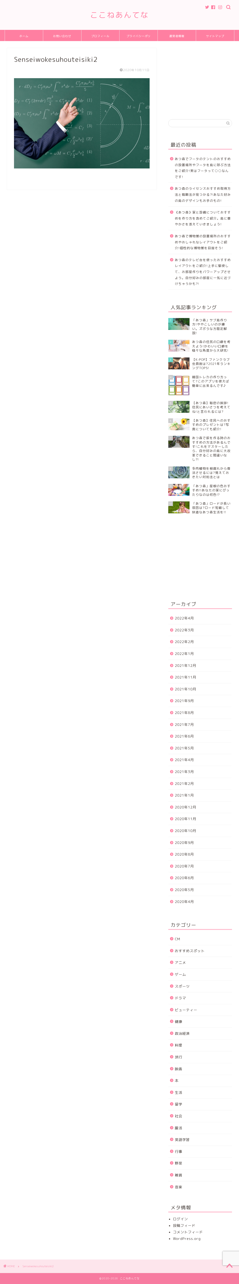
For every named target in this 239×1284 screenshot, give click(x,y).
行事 (178, 1151)
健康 (178, 1021)
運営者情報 (176, 36)
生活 (178, 1092)
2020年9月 (184, 842)
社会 (178, 1116)
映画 (178, 1069)
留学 (178, 1104)
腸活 (178, 1128)
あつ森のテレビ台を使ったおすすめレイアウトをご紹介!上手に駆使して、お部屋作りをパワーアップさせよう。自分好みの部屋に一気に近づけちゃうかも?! (203, 272)
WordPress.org (187, 1238)
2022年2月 (184, 641)
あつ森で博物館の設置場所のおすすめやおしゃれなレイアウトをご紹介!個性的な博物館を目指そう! (203, 242)
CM (177, 939)
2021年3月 (184, 771)
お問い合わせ (62, 36)
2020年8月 (184, 854)
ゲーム (180, 974)
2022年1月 (184, 653)
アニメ (180, 962)
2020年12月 (185, 807)
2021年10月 (185, 689)
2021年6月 (184, 736)
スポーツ (182, 986)
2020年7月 (184, 866)
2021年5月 (184, 748)
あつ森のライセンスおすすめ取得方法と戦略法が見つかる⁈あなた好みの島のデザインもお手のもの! (203, 194)
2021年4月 (184, 759)
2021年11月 (185, 677)
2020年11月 (185, 818)
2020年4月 (184, 901)
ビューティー (186, 1010)
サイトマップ (215, 36)
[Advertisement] (203, 77)
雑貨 (178, 1175)
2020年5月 (184, 889)
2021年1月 (184, 795)
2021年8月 (184, 712)
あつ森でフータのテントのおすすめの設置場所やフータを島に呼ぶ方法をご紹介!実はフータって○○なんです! (203, 168)
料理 (178, 1045)
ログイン (180, 1219)
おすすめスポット (190, 950)
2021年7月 (184, 724)
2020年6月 (184, 877)
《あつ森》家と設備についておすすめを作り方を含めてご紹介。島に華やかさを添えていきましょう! (203, 218)
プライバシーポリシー (139, 37)
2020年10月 (185, 830)
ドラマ (180, 998)
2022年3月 (184, 630)
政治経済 (182, 1033)
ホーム (23, 36)
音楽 (178, 1187)
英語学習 (182, 1139)
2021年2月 (184, 783)
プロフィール (100, 36)
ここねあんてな (119, 15)
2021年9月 (184, 700)
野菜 (178, 1163)
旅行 (178, 1057)
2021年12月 (185, 665)
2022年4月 (184, 618)
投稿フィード (184, 1225)
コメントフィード (188, 1232)
